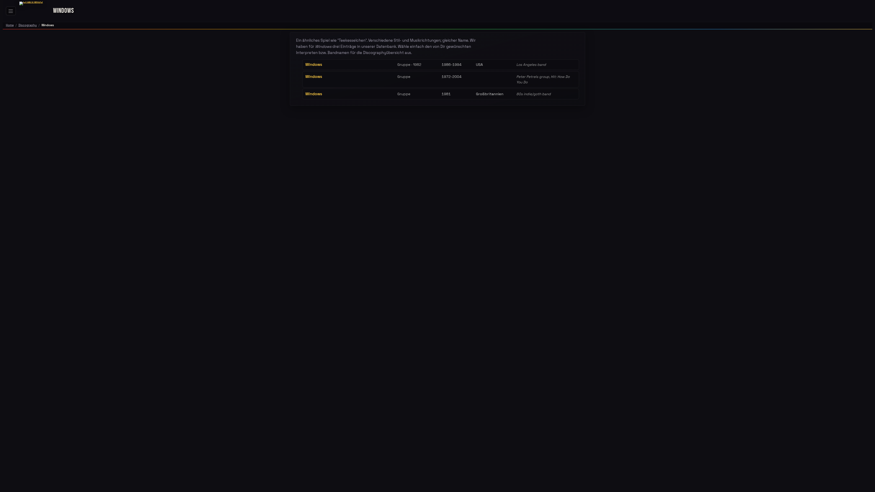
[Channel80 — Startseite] (34, 11)
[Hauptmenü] (11, 11)
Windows (313, 64)
